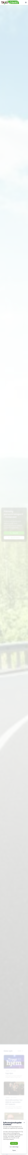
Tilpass (14, 1150)
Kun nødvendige (14, 1147)
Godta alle (14, 1143)
